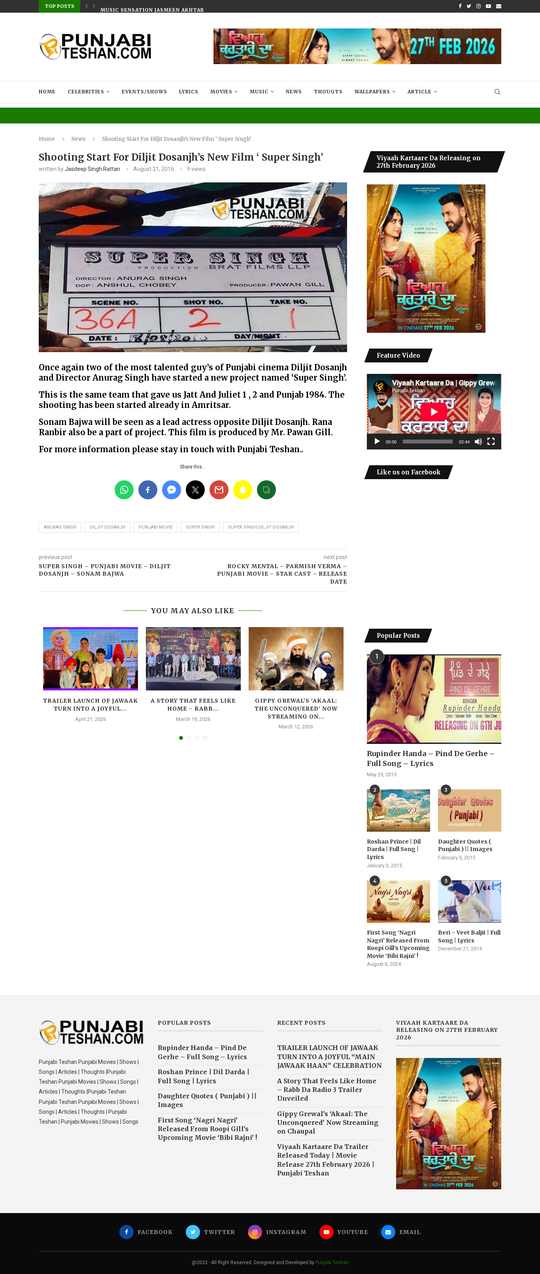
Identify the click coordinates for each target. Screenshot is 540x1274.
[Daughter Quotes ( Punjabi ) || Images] (469, 810)
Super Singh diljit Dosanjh (261, 527)
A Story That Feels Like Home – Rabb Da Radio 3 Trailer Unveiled (326, 1090)
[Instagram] (478, 6)
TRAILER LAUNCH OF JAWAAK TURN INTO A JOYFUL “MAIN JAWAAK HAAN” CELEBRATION (329, 1056)
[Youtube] (488, 6)
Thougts (328, 92)
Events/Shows (144, 92)
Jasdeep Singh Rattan (92, 169)
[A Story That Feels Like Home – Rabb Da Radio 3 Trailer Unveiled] (193, 658)
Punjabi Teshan (332, 1262)
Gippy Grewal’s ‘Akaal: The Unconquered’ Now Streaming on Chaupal (327, 1123)
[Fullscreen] (491, 442)
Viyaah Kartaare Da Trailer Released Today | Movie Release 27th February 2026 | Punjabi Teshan (325, 1160)
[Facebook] (460, 6)
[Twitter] (468, 6)
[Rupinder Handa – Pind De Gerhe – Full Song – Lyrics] (434, 699)
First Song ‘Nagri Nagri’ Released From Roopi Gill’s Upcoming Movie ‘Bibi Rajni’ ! (398, 944)
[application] (434, 411)
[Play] (377, 442)
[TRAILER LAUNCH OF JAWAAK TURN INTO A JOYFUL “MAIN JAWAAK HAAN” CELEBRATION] (90, 658)
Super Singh (200, 527)
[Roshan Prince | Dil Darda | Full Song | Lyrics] (398, 810)
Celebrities (86, 92)
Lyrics (188, 92)
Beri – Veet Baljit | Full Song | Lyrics (469, 936)
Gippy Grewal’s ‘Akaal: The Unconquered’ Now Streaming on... (296, 708)
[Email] (498, 6)
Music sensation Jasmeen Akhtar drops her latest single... (194, 6)
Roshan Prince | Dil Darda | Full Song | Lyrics (394, 849)
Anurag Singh (60, 527)
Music (259, 92)
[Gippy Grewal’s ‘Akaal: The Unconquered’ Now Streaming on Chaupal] (296, 658)
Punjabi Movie (155, 527)
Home (47, 92)
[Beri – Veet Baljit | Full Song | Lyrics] (469, 901)
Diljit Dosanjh (107, 527)
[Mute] (478, 442)
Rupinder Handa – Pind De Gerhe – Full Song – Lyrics (431, 758)
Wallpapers (372, 92)
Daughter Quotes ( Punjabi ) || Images (465, 845)
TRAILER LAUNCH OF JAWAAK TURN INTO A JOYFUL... (90, 704)
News (294, 92)
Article (420, 92)
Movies (221, 92)
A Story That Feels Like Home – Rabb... (193, 704)
